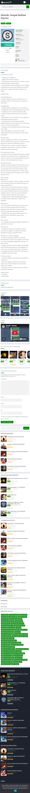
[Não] (28, 788)
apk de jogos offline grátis (8, 621)
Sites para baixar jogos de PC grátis (10, 664)
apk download (19, 621)
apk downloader (5, 623)
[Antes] (1, 306)
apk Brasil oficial (22, 617)
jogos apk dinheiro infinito (8, 647)
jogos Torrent (18, 657)
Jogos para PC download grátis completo (11, 651)
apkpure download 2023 (7, 632)
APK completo (5, 619)
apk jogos (4, 627)
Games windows (5, 645)
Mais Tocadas (4, 606)
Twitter (9, 64)
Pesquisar (26, 428)
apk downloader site (19, 625)
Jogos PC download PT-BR (8, 657)
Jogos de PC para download (8, 649)
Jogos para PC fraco (6, 655)
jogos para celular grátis (22, 649)
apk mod (18, 627)
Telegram (20, 64)
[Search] (27, 6)
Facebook (3, 64)
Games (6, 13)
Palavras (8, 23)
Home (2, 13)
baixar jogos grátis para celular (19, 636)
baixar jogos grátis (6, 636)
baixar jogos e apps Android (20, 634)
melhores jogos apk (6, 660)
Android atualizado (14, 614)
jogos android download (17, 645)
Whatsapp (26, 64)
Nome (2, 397)
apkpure (17, 629)
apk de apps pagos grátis (16, 619)
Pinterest (15, 64)
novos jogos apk (17, 662)
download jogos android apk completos (11, 642)
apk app (3, 617)
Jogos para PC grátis (17, 655)
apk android (24, 614)
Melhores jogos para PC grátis (20, 660)
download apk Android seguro (9, 640)
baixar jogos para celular (8, 638)
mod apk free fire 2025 (7, 662)
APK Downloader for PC (7, 625)
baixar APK (17, 632)
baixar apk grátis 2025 (7, 634)
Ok (15, 790)
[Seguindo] (28, 306)
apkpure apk (24, 629)
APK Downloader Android (17, 623)
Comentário (4, 379)
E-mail (2, 403)
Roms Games (4, 603)
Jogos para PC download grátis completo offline (13, 653)
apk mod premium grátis (7, 629)
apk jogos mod (11, 627)
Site (1, 410)
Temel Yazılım (19, 31)
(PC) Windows (5, 614)
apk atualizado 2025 (12, 617)
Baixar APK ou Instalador (8, 45)
